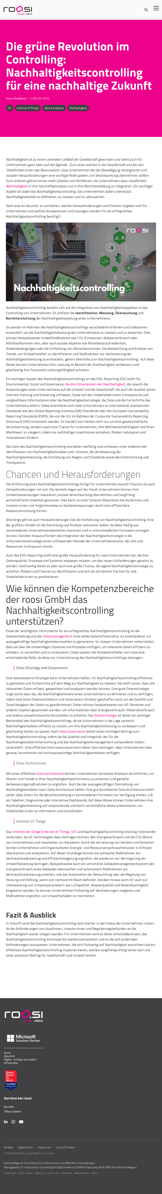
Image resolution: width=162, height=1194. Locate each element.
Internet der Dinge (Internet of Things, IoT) (44, 831)
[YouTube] (21, 1122)
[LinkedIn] (6, 1122)
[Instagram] (13, 1122)
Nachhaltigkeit (78, 108)
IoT (9, 108)
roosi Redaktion (17, 98)
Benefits (9, 1107)
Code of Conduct (65, 1147)
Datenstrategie (105, 715)
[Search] (146, 10)
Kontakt (8, 1147)
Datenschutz (25, 1147)
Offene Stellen (12, 1111)
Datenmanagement (57, 636)
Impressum (44, 1147)
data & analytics (54, 108)
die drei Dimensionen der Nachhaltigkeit (95, 384)
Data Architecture (50, 773)
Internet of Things (28, 108)
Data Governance (72, 731)
